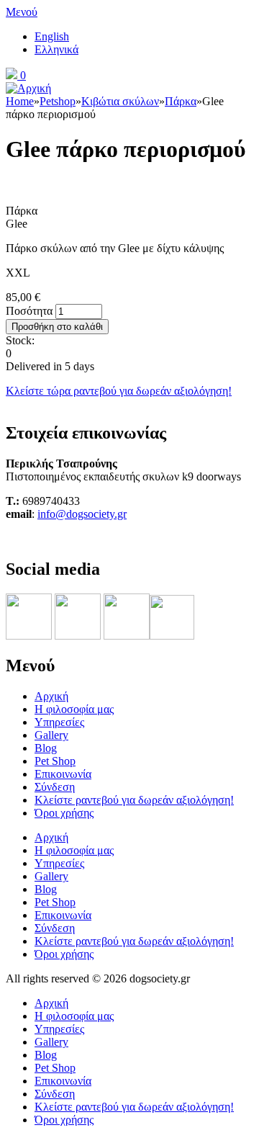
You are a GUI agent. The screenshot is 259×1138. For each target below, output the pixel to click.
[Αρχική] (28, 88)
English (52, 36)
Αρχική (51, 696)
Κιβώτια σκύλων (120, 101)
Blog (46, 748)
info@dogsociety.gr (82, 514)
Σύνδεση (55, 787)
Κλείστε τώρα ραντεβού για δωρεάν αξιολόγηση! (119, 391)
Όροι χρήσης (64, 813)
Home (20, 101)
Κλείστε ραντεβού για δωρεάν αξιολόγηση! (134, 800)
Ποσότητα (30, 311)
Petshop (58, 101)
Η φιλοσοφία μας (74, 709)
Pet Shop (55, 761)
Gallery (51, 735)
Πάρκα (180, 101)
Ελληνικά (56, 49)
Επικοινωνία (63, 774)
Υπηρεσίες (59, 722)
